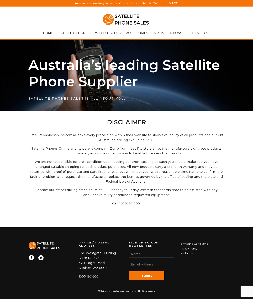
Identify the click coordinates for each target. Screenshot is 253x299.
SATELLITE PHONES (74, 33)
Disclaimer (186, 253)
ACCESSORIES (137, 33)
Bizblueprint (148, 291)
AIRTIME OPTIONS (168, 33)
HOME (48, 33)
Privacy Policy (188, 248)
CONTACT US (198, 33)
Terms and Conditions (194, 243)
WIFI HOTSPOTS (108, 33)
